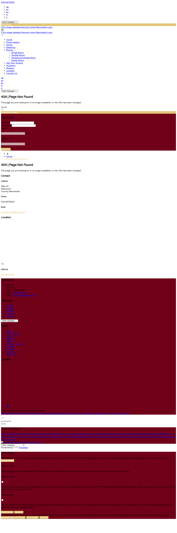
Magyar (169, 434)
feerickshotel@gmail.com (13, 212)
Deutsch (10, 305)
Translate (23, 447)
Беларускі (148, 434)
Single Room (17, 52)
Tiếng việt (117, 437)
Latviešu (96, 434)
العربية (66, 434)
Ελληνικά (53, 434)
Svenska (144, 437)
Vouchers (10, 65)
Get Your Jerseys (14, 63)
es (7, 12)
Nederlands (54, 437)
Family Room (17, 60)
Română (135, 437)
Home (9, 39)
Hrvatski (5, 437)
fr (7, 14)
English (9, 308)
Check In (5, 122)
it (6, 17)
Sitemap (88, 413)
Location (10, 70)
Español (10, 311)
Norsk (45, 437)
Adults (4, 128)
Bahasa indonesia (18, 437)
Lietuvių (87, 434)
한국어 (92, 437)
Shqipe (159, 437)
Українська (77, 437)
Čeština (157, 434)
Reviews (10, 68)
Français (10, 313)
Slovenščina (169, 437)
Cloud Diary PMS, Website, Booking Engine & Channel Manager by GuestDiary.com (41, 413)
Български (138, 434)
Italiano (9, 316)
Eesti (60, 434)
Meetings (10, 47)
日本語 (86, 437)
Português (101, 437)
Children (5, 138)
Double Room (18, 55)
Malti (129, 434)
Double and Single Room (23, 58)
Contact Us (11, 73)
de (7, 7)
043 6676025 (8, 2)
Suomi (72, 434)
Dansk (45, 434)
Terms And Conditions (119, 413)
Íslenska (37, 437)
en (7, 9)
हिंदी (162, 434)
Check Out (6, 125)
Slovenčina (6, 439)
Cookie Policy (100, 413)
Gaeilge (79, 434)
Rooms (10, 50)
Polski (110, 437)
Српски (151, 437)
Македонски (106, 434)
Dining (9, 45)
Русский (127, 437)
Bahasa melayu (119, 434)
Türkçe (64, 437)
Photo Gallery (13, 42)
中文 (14, 439)
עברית (30, 437)
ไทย (69, 437)
